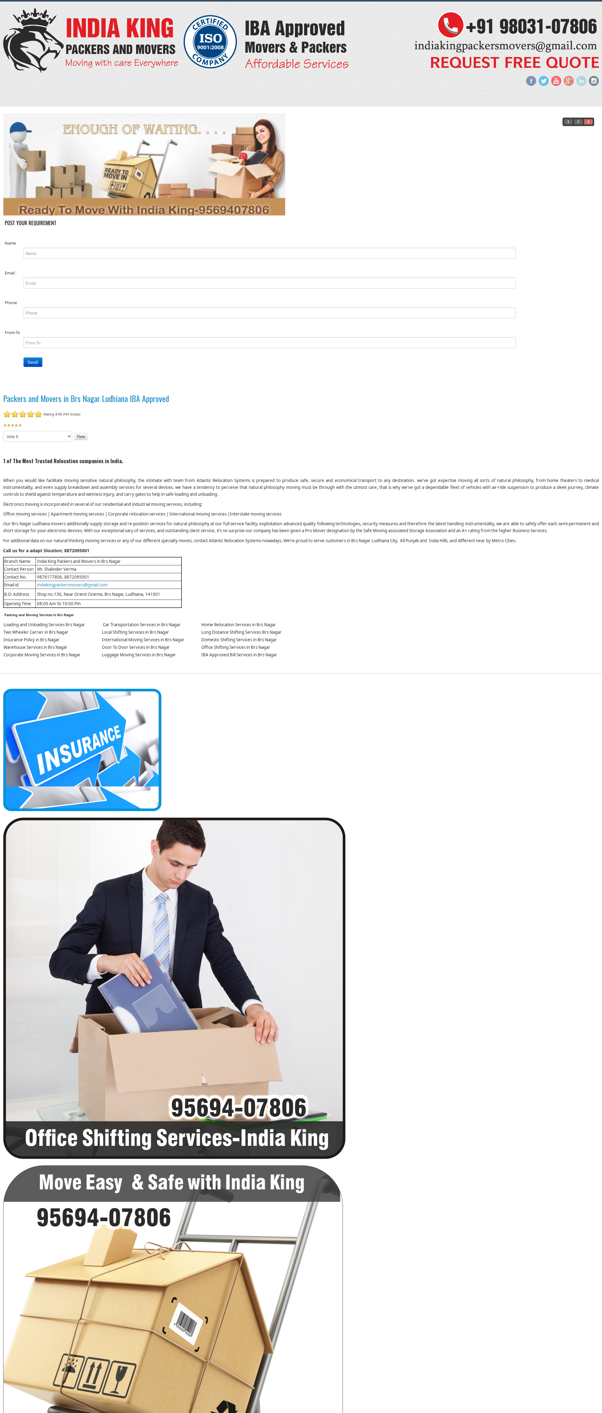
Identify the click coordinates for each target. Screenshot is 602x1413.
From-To (12, 332)
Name (10, 243)
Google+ (569, 81)
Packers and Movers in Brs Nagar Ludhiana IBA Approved (86, 398)
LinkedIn (581, 81)
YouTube (556, 81)
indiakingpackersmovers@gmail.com (72, 584)
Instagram (594, 81)
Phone (11, 302)
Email (10, 272)
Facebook (531, 81)
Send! (33, 362)
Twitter (544, 81)
